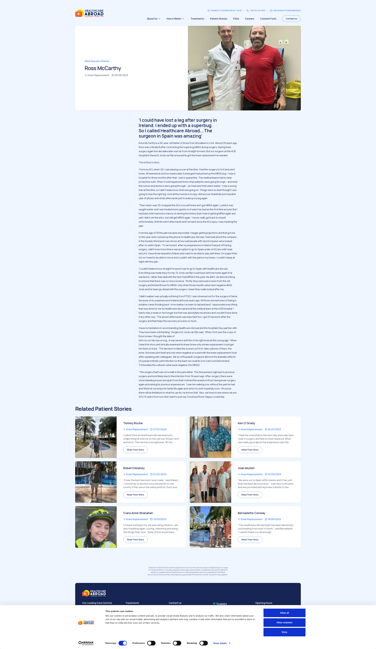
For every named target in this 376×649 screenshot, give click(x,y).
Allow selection (285, 622)
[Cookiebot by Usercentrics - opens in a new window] (86, 643)
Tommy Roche (133, 423)
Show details (220, 643)
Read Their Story (135, 449)
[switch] (151, 643)
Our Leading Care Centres (97, 603)
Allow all (284, 613)
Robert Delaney (134, 468)
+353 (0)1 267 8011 (257, 10)
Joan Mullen (246, 468)
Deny (284, 632)
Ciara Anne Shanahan (138, 513)
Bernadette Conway (251, 513)
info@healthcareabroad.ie (287, 10)
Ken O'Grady (246, 423)
